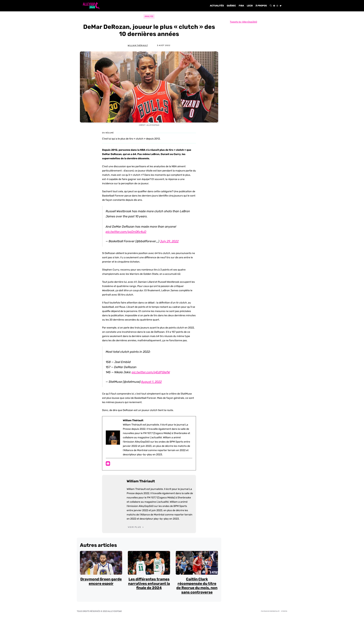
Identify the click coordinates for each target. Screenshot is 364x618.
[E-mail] (108, 464)
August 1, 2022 (151, 381)
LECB (250, 5)
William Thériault (138, 45)
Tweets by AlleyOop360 (243, 21)
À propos (261, 5)
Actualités (217, 5)
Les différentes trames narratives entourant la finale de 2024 (149, 583)
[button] (270, 5)
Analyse (149, 16)
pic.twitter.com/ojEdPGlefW (151, 372)
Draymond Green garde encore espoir (101, 581)
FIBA (241, 5)
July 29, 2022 (169, 241)
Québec (231, 5)
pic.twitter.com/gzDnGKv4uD (126, 231)
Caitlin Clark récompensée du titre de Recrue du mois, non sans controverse (196, 585)
